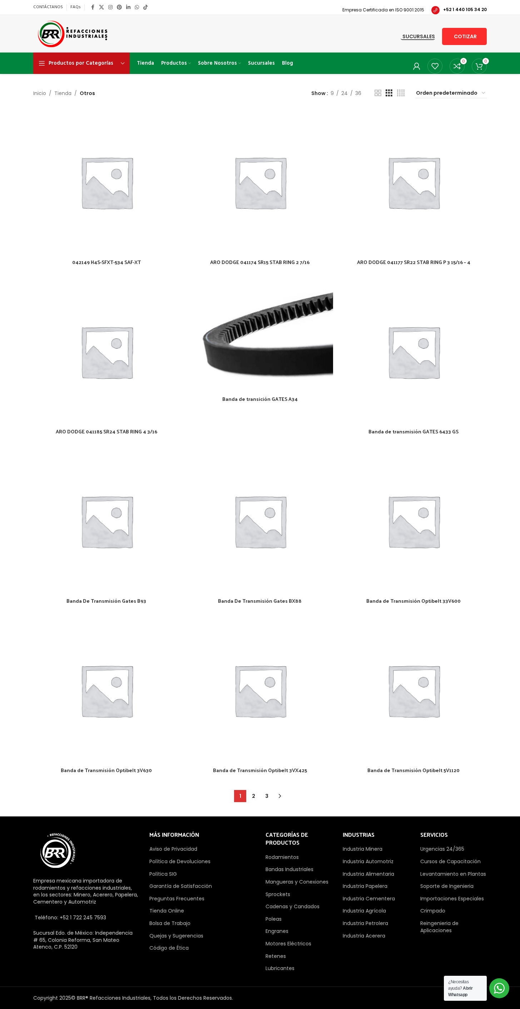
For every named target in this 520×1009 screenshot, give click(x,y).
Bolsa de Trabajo (169, 923)
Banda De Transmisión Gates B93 (106, 600)
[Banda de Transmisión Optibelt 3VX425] (260, 690)
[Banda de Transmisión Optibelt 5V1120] (413, 690)
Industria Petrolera (365, 923)
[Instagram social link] (110, 7)
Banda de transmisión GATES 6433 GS (413, 431)
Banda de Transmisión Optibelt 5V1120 (413, 770)
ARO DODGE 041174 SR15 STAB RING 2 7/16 (259, 262)
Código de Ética (169, 947)
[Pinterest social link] (119, 7)
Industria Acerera (364, 935)
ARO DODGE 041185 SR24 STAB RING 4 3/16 (106, 431)
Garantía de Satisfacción (180, 886)
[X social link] (101, 7)
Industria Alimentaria (368, 874)
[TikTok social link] (145, 7)
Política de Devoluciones (180, 861)
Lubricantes (280, 968)
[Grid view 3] (389, 93)
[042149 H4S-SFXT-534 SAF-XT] (106, 182)
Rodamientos (282, 857)
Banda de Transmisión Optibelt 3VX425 (260, 770)
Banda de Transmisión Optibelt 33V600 (413, 600)
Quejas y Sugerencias (176, 935)
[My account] (417, 66)
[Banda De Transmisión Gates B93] (106, 521)
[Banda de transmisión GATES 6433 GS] (413, 351)
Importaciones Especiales (452, 898)
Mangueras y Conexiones (297, 881)
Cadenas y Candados (293, 906)
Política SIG (163, 874)
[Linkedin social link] (128, 7)
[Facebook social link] (92, 7)
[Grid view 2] (378, 93)
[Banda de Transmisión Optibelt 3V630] (106, 690)
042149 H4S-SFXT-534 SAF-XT (106, 262)
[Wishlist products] (435, 66)
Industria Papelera (365, 886)
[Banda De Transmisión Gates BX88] (260, 521)
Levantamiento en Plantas (453, 874)
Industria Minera (362, 849)
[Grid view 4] (401, 93)
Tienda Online (166, 910)
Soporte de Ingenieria (447, 886)
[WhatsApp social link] (137, 7)
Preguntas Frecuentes (176, 898)
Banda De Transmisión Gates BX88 (260, 600)
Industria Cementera (369, 898)
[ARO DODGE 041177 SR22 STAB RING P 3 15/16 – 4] (413, 182)
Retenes (276, 956)
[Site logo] (72, 33)
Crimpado (432, 910)
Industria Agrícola (364, 910)
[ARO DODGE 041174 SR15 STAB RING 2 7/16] (260, 182)
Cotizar (465, 36)
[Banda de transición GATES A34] (260, 335)
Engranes (277, 931)
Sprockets (278, 894)
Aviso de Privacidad (173, 849)
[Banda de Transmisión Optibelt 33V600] (413, 521)
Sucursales (418, 37)
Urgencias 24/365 (442, 849)
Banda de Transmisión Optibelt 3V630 (106, 770)
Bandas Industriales (289, 869)
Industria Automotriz (368, 861)
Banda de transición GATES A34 (260, 398)
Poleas (274, 919)
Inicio (39, 93)
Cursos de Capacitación (450, 861)
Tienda (62, 93)
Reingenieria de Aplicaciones (439, 927)
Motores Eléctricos (288, 943)
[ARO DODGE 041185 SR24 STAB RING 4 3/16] (106, 351)
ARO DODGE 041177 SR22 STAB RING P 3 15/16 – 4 (413, 262)
